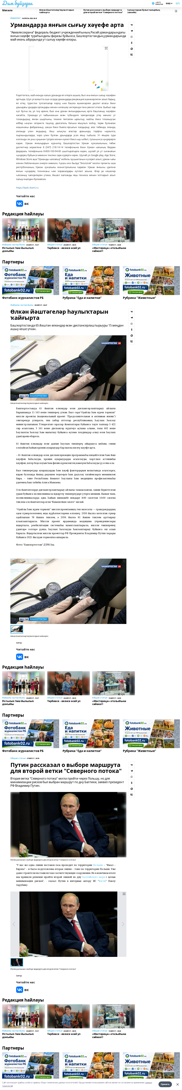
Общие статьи (18, 758)
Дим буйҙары (17, 3)
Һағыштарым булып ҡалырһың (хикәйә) (143, 11)
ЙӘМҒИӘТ (15, 18)
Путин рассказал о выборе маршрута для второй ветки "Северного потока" (103, 11)
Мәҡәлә (7, 10)
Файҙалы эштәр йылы (21, 305)
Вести (102, 881)
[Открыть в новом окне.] (22, 203)
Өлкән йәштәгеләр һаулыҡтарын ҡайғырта (56, 11)
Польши (98, 865)
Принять (165, 1084)
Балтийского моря (93, 877)
